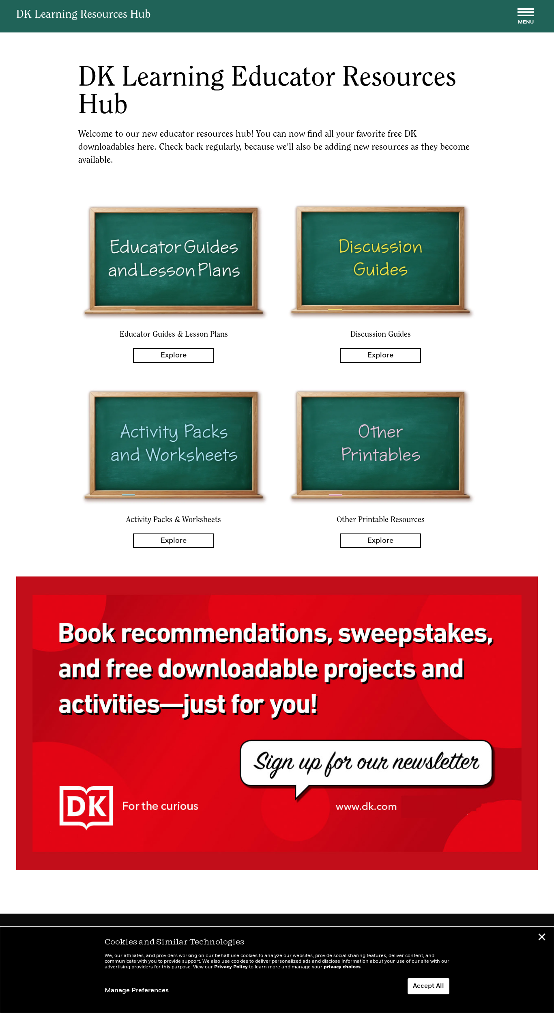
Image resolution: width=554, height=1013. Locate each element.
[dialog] (277, 970)
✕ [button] (542, 938)
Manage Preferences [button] (137, 990)
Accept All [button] (428, 986)
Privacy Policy (231, 967)
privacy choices (342, 967)
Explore (174, 355)
